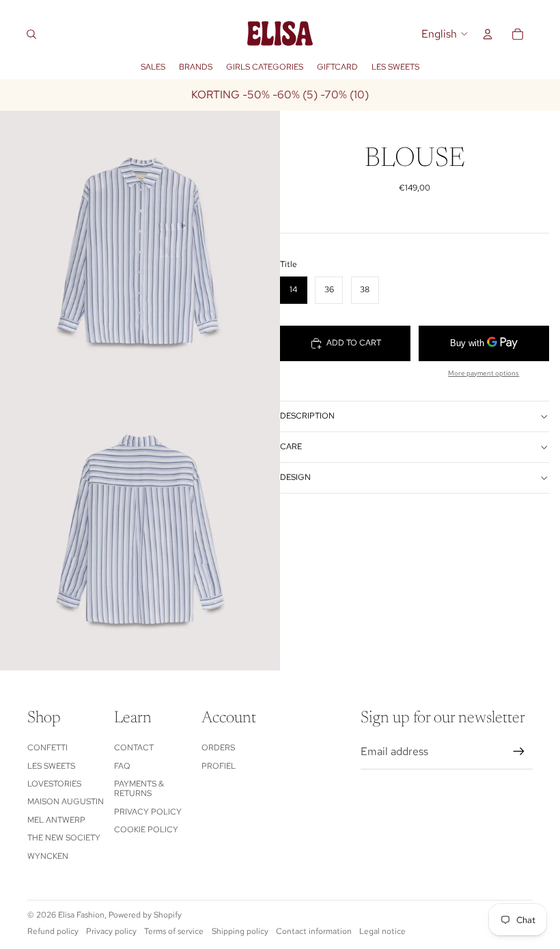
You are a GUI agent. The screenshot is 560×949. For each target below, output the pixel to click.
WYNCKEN (47, 856)
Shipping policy (240, 931)
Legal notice (382, 931)
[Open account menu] (488, 34)
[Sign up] (519, 751)
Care (291, 446)
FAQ (122, 766)
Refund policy (53, 931)
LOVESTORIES (54, 783)
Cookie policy (146, 829)
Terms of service (174, 931)
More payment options (483, 373)
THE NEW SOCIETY (63, 837)
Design (295, 477)
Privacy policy (148, 811)
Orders (218, 747)
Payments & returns (139, 788)
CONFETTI (47, 747)
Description (307, 415)
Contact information (314, 931)
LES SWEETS (51, 766)
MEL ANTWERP (56, 820)
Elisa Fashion (81, 914)
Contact (134, 747)
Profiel (218, 766)
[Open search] (31, 34)
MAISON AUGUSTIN (65, 801)
